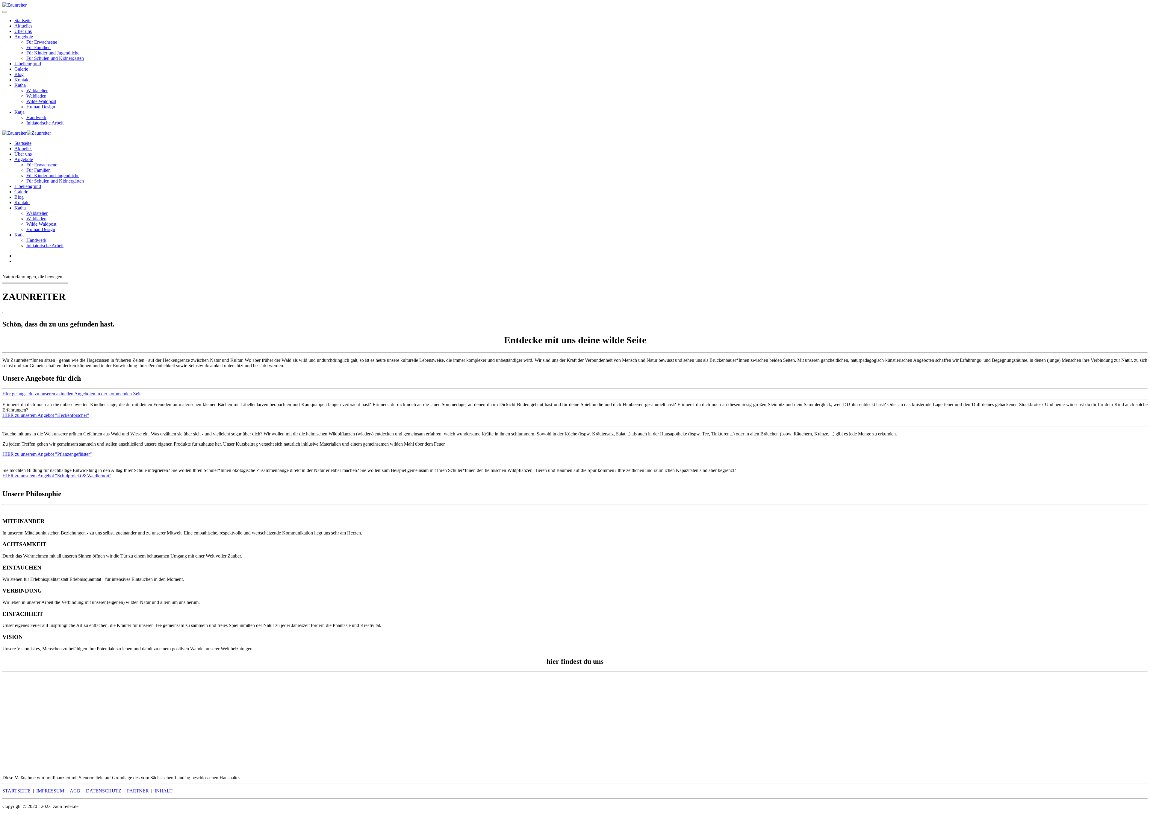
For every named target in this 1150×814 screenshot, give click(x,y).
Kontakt (22, 79)
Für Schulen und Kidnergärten (55, 58)
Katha (20, 85)
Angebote (23, 36)
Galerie (21, 69)
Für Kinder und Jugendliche (52, 52)
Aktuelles (23, 25)
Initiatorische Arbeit (44, 122)
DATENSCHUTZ (103, 790)
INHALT (163, 790)
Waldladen (36, 95)
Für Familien (38, 47)
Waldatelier (37, 90)
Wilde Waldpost (41, 101)
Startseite (22, 20)
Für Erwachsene (41, 42)
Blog (19, 74)
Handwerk (36, 117)
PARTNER (138, 790)
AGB (75, 790)
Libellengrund (27, 63)
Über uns (23, 31)
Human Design (40, 106)
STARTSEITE (16, 790)
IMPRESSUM (50, 790)
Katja (19, 112)
